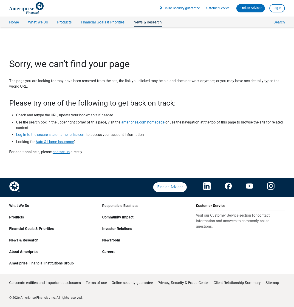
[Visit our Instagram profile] (271, 187)
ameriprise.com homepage (142, 122)
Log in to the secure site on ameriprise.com (50, 134)
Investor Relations (117, 229)
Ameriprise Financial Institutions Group (41, 263)
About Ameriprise (23, 252)
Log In (277, 8)
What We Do (19, 206)
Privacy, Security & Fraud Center (183, 283)
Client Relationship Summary (237, 283)
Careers (108, 252)
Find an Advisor (251, 8)
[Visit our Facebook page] (228, 187)
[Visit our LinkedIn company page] (207, 187)
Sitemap (272, 283)
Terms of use (96, 283)
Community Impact (117, 217)
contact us (61, 152)
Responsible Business (120, 206)
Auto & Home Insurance (55, 142)
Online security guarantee (182, 8)
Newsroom (111, 240)
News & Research (23, 240)
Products (16, 217)
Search (279, 22)
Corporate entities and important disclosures (45, 283)
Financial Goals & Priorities (31, 229)
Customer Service (217, 8)
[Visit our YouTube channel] (249, 187)
